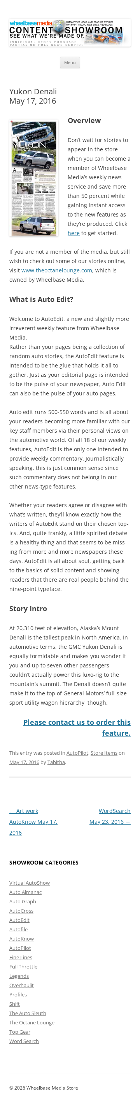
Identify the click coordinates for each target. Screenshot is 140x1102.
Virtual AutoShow (29, 882)
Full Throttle (23, 966)
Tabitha (56, 762)
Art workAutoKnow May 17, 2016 (33, 821)
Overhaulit (21, 985)
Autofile (18, 929)
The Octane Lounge (31, 1022)
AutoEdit (19, 920)
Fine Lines (20, 957)
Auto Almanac (25, 892)
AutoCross (21, 910)
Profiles (18, 994)
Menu (70, 62)
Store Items (104, 752)
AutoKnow (21, 938)
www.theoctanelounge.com (56, 270)
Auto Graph (22, 901)
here (74, 233)
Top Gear (19, 1031)
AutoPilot (77, 752)
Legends (19, 975)
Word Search (24, 1041)
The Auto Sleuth (27, 1013)
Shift (14, 1003)
